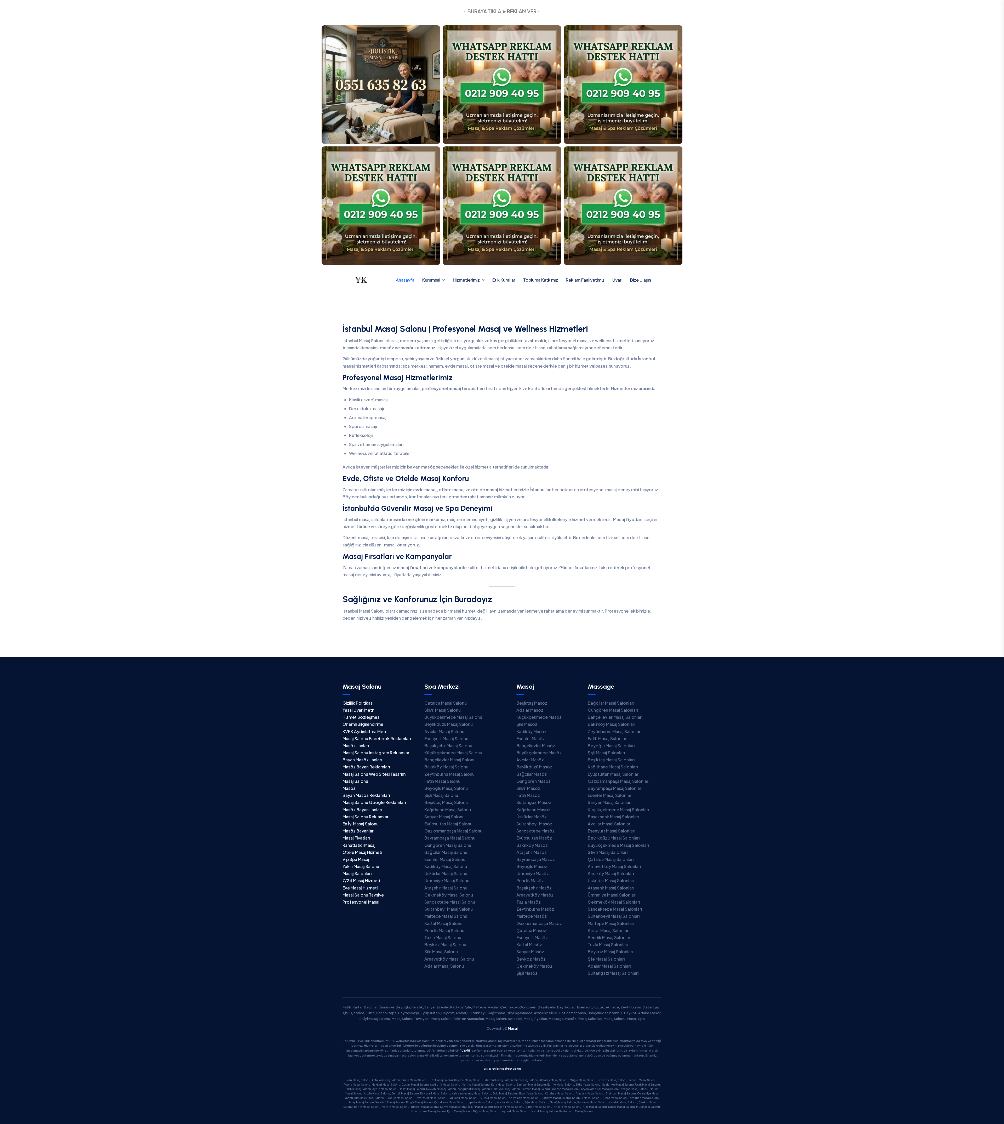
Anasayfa (405, 280)
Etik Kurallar (503, 280)
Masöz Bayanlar (358, 831)
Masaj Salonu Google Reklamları (374, 802)
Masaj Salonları (357, 873)
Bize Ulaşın (640, 280)
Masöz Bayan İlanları (362, 809)
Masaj (513, 1028)
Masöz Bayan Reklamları (366, 766)
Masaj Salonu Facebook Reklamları (377, 738)
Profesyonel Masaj (361, 902)
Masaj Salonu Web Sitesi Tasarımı (374, 774)
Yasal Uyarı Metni (359, 710)
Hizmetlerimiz (466, 280)
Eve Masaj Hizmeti (360, 888)
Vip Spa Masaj (356, 859)
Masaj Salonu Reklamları (366, 816)
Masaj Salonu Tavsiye (363, 895)
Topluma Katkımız (540, 280)
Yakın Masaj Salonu (361, 866)
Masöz (349, 788)
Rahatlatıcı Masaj (359, 845)
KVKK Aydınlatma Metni (365, 731)
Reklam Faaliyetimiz (585, 280)
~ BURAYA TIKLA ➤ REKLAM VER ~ (502, 11)
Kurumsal (431, 280)
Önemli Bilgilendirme (363, 724)
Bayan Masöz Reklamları (366, 795)
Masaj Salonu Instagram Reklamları (376, 752)
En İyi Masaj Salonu (361, 823)
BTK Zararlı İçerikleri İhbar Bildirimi (502, 1068)
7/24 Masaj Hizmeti (361, 880)
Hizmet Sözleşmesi (361, 717)
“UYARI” (465, 1050)
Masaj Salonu (355, 781)
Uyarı (617, 280)
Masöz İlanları (356, 745)
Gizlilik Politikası (358, 703)
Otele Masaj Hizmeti (362, 852)
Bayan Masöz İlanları (362, 759)
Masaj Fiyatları (356, 838)
